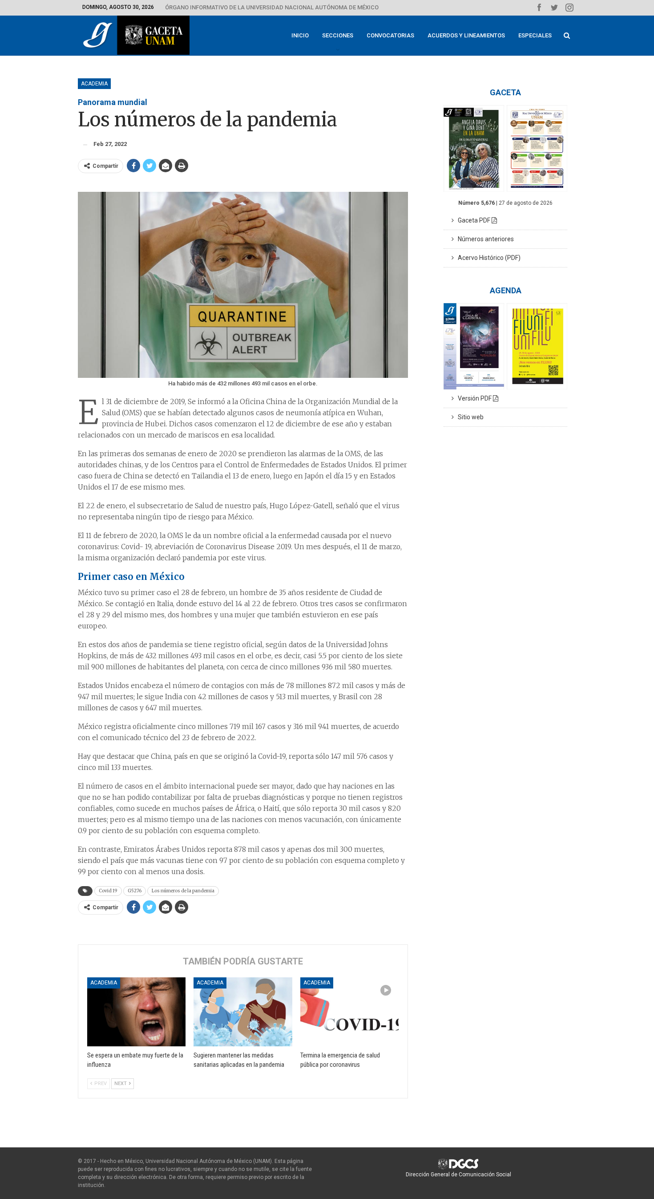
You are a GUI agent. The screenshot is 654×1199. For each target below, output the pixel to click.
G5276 (134, 891)
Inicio (300, 35)
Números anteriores (484, 239)
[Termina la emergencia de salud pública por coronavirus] (349, 1011)
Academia (94, 84)
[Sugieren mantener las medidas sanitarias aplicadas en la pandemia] (243, 1011)
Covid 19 (108, 891)
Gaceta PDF (473, 220)
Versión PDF (473, 398)
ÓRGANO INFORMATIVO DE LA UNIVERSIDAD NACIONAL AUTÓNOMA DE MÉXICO (272, 7)
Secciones (337, 35)
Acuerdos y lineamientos (466, 35)
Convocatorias (390, 35)
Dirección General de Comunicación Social (458, 1174)
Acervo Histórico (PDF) (487, 257)
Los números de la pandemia (183, 891)
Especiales (535, 35)
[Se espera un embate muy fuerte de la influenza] (136, 1011)
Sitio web (469, 417)
